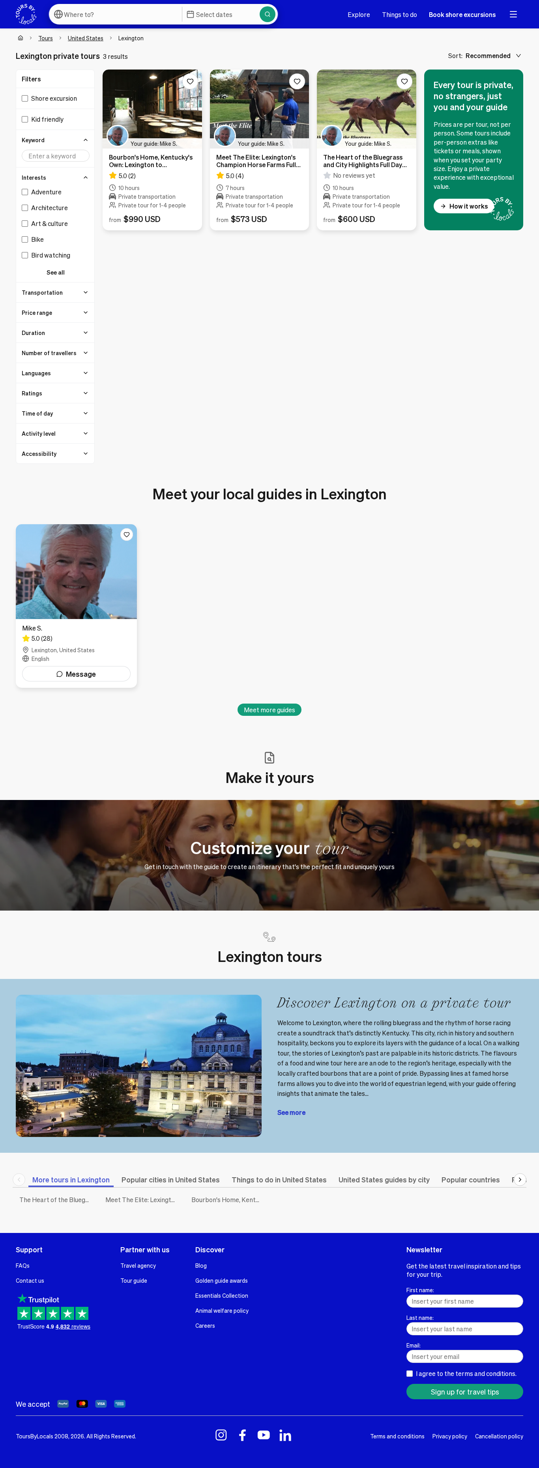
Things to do (399, 14)
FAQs (23, 1265)
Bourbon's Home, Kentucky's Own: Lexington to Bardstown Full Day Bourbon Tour (228, 1199)
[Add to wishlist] (190, 81)
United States (85, 37)
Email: (413, 1345)
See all (56, 272)
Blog (201, 1265)
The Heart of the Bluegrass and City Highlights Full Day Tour (56, 1199)
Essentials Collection (221, 1295)
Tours (45, 37)
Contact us (30, 1280)
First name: (420, 1289)
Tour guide (133, 1280)
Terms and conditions (397, 1436)
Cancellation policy (499, 1436)
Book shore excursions (462, 14)
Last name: (420, 1317)
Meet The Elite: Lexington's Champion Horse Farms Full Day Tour (142, 1199)
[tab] (71, 1179)
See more (291, 1112)
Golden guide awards (221, 1280)
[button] (56, 140)
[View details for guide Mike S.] (76, 606)
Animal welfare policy (222, 1310)
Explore (359, 14)
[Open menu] (513, 14)
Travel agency (138, 1265)
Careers (205, 1325)
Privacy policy (449, 1436)
